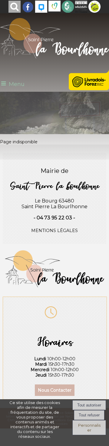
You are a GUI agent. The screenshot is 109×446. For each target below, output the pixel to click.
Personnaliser (89, 427)
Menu (17, 84)
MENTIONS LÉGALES (54, 230)
